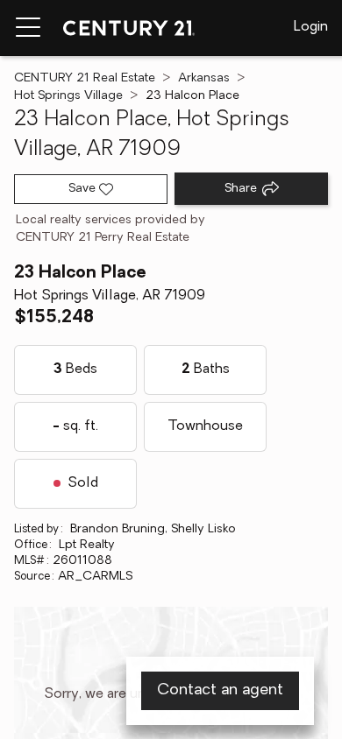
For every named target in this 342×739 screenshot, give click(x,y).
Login (311, 27)
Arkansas (204, 78)
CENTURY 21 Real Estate (84, 78)
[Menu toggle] (28, 28)
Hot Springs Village (68, 95)
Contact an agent (220, 691)
